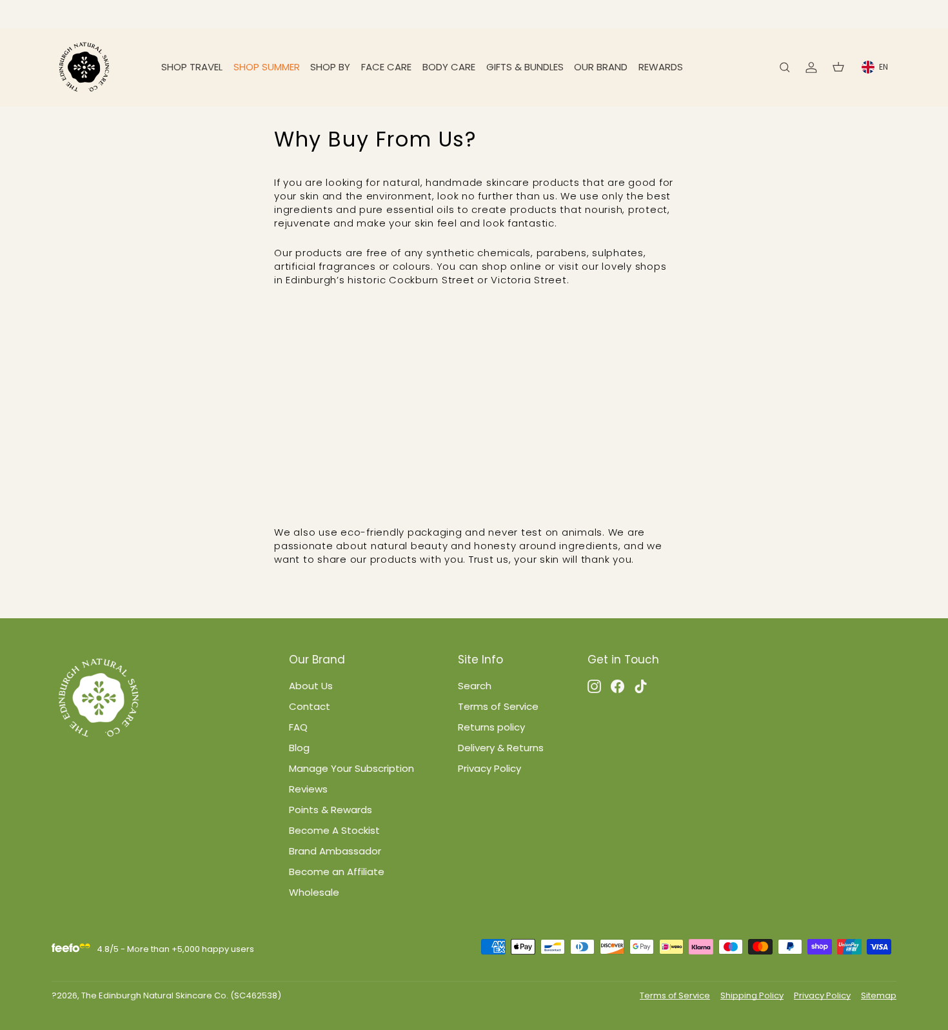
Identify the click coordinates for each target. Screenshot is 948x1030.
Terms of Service (498, 706)
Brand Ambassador (335, 851)
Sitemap (878, 995)
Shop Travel (191, 67)
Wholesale (314, 892)
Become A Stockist (334, 830)
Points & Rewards (330, 809)
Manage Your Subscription (351, 768)
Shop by (330, 67)
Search (474, 685)
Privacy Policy (489, 768)
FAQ (298, 727)
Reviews (308, 789)
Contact (309, 706)
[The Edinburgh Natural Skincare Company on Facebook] (617, 686)
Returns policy (491, 727)
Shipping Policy (752, 995)
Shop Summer (266, 67)
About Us (311, 685)
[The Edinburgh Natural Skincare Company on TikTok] (640, 686)
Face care (386, 67)
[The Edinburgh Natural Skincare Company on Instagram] (594, 686)
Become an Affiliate (336, 871)
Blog (299, 747)
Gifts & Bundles (525, 67)
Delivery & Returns (501, 747)
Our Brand (600, 67)
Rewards (660, 67)
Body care (448, 67)
